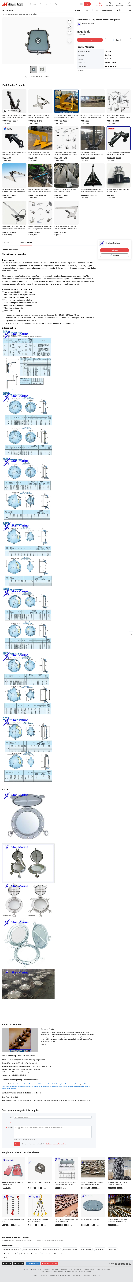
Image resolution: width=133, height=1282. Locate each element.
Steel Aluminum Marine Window (30, 1254)
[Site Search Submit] (87, 4)
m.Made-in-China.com (71, 1271)
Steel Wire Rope (76, 1086)
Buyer (86, 10)
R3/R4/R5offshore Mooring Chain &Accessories (17, 1086)
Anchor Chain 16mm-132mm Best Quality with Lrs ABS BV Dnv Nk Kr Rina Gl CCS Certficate (118, 1221)
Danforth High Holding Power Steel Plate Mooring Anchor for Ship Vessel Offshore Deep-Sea (92, 191)
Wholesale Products (66, 1269)
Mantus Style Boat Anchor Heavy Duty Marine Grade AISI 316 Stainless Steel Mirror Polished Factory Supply (13, 228)
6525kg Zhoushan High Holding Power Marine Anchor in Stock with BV (14, 153)
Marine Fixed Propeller (10, 1254)
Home (4, 14)
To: (12, 1122)
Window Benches (86, 1249)
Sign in (129, 5)
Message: (10, 1128)
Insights (107, 1269)
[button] (81, 4)
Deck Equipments (65, 1086)
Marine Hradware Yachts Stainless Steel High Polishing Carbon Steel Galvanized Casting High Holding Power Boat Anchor (40, 228)
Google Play (18, 1263)
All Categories (9, 10)
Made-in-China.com (58, 1271)
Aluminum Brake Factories (51, 1249)
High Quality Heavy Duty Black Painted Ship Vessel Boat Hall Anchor (118, 153)
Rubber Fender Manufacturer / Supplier (46, 1086)
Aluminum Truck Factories (11, 1249)
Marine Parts (23, 14)
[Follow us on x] (119, 1263)
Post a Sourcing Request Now (56, 1144)
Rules (129, 10)
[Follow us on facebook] (116, 1263)
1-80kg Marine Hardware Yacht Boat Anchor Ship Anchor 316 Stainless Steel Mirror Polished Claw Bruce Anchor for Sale (66, 228)
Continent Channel (89, 1269)
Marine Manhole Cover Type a (90, 1219)
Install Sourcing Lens (50, 1263)
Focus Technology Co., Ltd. (53, 1275)
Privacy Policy (96, 1275)
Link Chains (85, 1084)
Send (16, 1144)
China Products (37, 1269)
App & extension (107, 10)
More (3, 1257)
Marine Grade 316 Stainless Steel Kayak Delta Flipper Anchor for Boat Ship (14, 116)
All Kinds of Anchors (44, 1084)
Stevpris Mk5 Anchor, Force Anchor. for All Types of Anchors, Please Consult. (92, 116)
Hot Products (26, 1269)
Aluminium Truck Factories (31, 1249)
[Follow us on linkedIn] (130, 1263)
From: (11, 1117)
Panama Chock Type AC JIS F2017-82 (39, 1182)
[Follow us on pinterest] (127, 1263)
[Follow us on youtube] (124, 1263)
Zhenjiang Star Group (88, 23)
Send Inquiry (90, 40)
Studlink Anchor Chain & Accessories (25, 1084)
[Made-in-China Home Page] (12, 4)
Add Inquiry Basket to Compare (38, 77)
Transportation (12, 14)
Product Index (99, 1269)
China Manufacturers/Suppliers (51, 1269)
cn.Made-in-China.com (85, 1271)
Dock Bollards (11, 1088)
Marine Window (99, 1249)
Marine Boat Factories (70, 1249)
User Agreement (77, 1275)
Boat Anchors (33, 14)
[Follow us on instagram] (122, 1263)
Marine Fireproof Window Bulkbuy (54, 1254)
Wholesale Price (78, 1269)
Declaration (87, 1275)
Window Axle (112, 1249)
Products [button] (33, 4)
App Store (7, 1263)
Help (96, 10)
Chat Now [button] (119, 40)
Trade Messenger (33, 1263)
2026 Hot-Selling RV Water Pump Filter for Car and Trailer (118, 191)
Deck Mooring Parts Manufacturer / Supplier (66, 1084)
